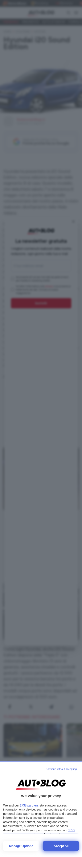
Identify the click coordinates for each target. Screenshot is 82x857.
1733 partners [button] (29, 805)
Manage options (21, 846)
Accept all (61, 846)
